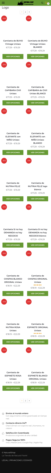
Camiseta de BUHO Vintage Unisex (13, 42)
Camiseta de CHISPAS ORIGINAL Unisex (37, 279)
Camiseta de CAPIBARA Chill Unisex (13, 90)
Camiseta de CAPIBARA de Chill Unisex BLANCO (37, 90)
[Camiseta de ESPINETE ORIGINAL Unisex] (37, 310)
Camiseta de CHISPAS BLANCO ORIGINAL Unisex (13, 279)
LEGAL (5, 460)
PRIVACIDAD (16, 460)
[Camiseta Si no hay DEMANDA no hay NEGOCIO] (12, 215)
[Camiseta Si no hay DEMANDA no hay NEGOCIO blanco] (37, 215)
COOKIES (27, 460)
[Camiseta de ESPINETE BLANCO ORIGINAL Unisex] (37, 359)
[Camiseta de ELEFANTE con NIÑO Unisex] (12, 120)
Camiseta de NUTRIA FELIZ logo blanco (37, 186)
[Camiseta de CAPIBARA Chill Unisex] (12, 73)
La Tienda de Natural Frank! (14, 455)
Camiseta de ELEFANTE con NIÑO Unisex (13, 136)
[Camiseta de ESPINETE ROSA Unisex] (12, 359)
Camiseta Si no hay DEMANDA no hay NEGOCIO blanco (37, 232)
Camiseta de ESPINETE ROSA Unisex (13, 375)
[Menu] (5, 3)
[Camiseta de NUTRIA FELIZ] (12, 169)
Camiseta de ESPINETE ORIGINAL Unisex (37, 327)
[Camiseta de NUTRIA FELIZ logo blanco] (37, 169)
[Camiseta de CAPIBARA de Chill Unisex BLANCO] (37, 73)
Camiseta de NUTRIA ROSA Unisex (13, 327)
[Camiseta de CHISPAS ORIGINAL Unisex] (37, 262)
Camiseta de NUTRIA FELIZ (13, 184)
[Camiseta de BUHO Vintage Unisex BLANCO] (37, 27)
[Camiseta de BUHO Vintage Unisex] (12, 27)
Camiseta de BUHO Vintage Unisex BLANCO (37, 44)
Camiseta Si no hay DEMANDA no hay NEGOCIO (13, 232)
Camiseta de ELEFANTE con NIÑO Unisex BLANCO (37, 138)
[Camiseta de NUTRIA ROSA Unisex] (12, 310)
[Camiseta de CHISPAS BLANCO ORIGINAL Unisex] (12, 262)
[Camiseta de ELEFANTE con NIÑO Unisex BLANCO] (37, 120)
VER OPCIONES (13, 56)
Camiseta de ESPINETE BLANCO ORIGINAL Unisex (37, 375)
